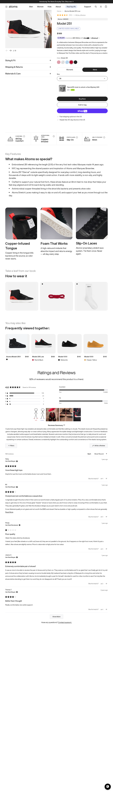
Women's (69, 69)
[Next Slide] (79, 414)
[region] (56, 414)
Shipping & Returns (14, 66)
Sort (89, 454)
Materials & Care (13, 73)
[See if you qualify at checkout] (99, 38)
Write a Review (81, 15)
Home (59, 11)
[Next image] (10, 50)
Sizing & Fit (10, 60)
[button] (24, 393)
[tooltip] (64, 425)
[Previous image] (7, 50)
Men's (95, 69)
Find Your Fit (71, 6)
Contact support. (65, 622)
